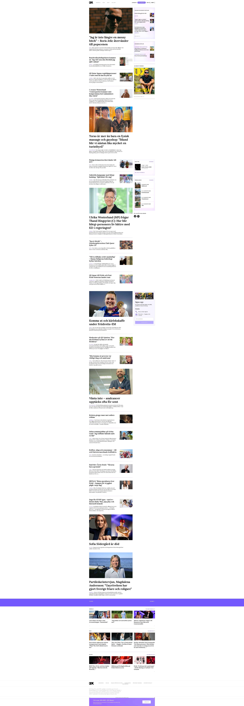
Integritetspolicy (148, 682)
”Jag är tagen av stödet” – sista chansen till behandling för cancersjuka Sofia (142, 21)
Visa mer (151, 161)
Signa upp (146, 701)
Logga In (134, 2)
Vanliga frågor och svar (116, 682)
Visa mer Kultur (150, 654)
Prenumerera (141, 2)
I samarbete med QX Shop (140, 54)
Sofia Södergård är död (140, 13)
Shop (108, 2)
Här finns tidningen (137, 682)
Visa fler (137, 36)
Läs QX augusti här (138, 96)
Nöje (104, 2)
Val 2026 (114, 2)
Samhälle (98, 2)
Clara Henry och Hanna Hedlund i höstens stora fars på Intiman (142, 50)
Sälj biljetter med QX (140, 172)
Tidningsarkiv (127, 682)
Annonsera (101, 682)
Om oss (107, 682)
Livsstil (136, 23)
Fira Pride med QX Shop (141, 55)
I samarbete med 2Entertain (141, 46)
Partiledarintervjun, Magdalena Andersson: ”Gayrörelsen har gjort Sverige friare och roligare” (142, 29)
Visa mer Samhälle (150, 609)
